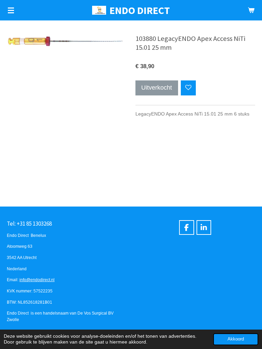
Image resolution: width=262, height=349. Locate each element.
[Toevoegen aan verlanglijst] (188, 87)
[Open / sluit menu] (10, 10)
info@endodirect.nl (37, 279)
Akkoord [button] (236, 339)
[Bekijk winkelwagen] (251, 10)
